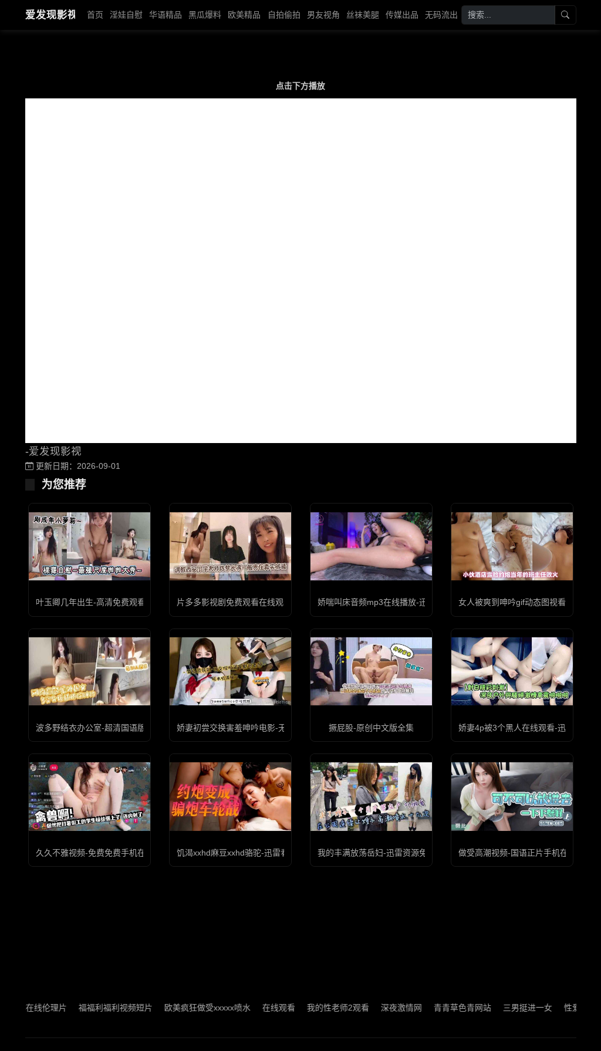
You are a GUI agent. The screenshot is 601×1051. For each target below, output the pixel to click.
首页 (95, 14)
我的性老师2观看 (320, 1007)
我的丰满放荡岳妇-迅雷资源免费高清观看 (393, 852)
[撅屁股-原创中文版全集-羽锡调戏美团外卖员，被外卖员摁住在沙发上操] (371, 671)
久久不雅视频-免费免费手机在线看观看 (107, 852)
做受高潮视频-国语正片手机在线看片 (525, 852)
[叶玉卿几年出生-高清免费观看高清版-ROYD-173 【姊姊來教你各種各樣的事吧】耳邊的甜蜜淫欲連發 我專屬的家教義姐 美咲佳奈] (89, 546)
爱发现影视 (50, 15)
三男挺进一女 (509, 1007)
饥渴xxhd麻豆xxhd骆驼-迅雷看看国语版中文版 (261, 852)
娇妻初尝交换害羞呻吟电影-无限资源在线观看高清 (268, 727)
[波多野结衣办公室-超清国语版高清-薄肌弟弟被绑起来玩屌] (89, 671)
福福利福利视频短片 (97, 1007)
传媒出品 (402, 14)
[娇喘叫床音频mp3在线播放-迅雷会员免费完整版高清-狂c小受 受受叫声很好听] (371, 546)
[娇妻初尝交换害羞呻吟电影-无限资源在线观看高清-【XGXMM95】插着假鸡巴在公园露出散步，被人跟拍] (230, 671)
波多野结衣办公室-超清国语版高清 (99, 727)
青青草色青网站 (444, 1007)
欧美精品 (244, 14)
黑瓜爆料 (204, 14)
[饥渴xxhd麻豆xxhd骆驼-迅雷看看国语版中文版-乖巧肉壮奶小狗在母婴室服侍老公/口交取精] (230, 796)
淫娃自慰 (126, 14)
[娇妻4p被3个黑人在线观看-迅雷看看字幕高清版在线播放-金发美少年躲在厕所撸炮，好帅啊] (512, 671)
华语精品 (165, 14)
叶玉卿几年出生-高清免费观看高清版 (103, 602)
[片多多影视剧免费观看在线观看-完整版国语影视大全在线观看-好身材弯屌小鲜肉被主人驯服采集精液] (230, 546)
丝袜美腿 (362, 14)
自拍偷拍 (284, 14)
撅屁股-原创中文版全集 (371, 727)
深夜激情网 (383, 1007)
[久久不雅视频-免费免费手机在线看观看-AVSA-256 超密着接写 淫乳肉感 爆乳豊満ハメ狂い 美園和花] (89, 796)
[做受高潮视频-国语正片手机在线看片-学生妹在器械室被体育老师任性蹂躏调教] (512, 796)
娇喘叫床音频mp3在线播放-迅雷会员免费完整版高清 (413, 602)
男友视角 (323, 14)
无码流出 (441, 14)
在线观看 (260, 1007)
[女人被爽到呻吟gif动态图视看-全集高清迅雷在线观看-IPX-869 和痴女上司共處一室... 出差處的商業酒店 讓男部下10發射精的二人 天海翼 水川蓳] (512, 546)
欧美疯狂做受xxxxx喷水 (189, 1007)
